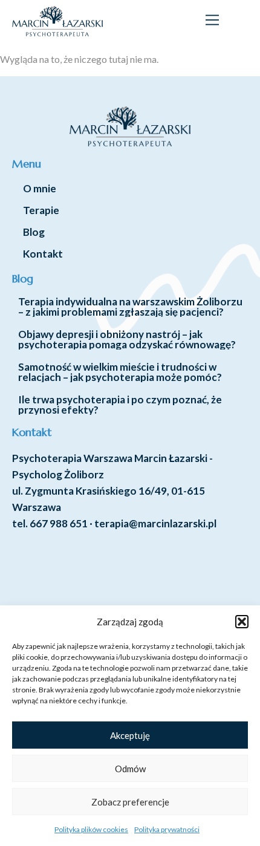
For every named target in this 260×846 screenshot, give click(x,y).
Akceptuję (130, 735)
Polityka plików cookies (91, 829)
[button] (242, 622)
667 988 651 (59, 523)
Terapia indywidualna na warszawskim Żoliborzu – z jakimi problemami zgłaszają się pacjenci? (130, 306)
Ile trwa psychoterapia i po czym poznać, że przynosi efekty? (120, 404)
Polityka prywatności (167, 829)
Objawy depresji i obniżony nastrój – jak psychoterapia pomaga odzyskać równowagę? (127, 339)
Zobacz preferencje (130, 801)
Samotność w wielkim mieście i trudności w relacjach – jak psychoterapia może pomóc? (120, 371)
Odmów (130, 768)
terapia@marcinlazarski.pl (155, 523)
